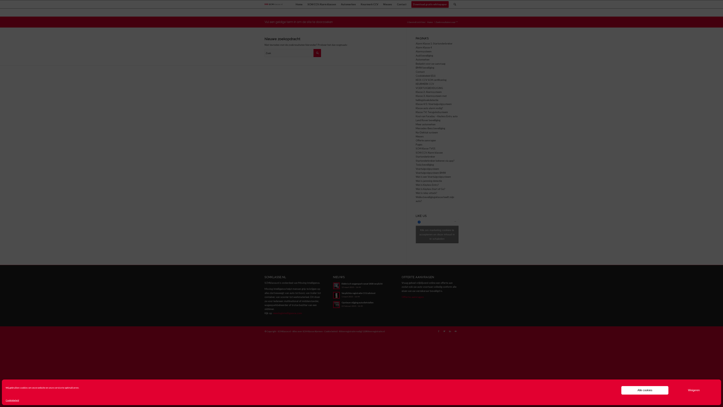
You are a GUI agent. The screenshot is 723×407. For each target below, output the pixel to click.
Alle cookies (645, 390)
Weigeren (694, 390)
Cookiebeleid (12, 400)
